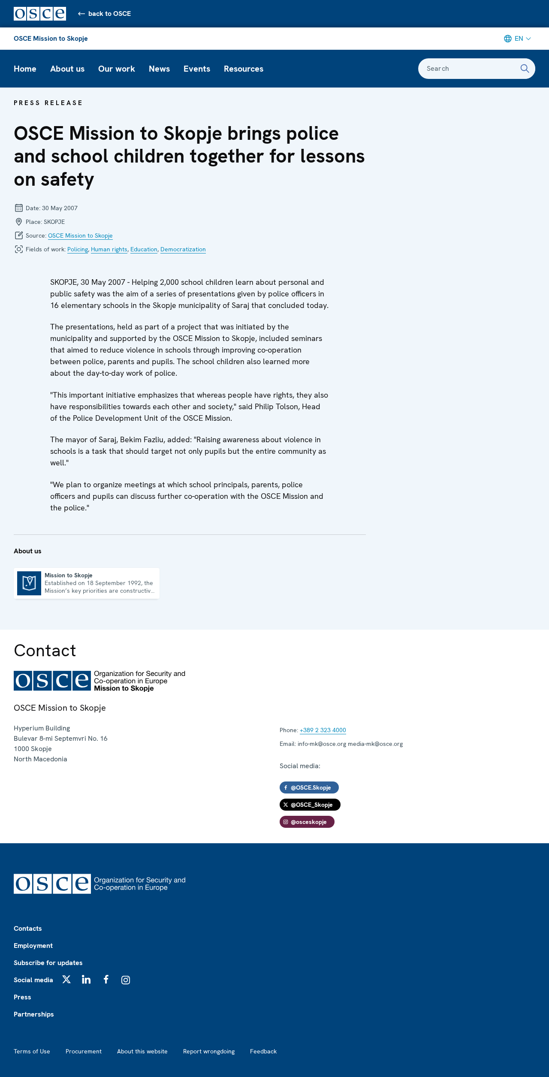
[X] (66, 979)
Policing (77, 249)
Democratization (183, 249)
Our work (116, 68)
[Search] (525, 68)
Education (143, 249)
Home (25, 68)
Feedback (263, 1051)
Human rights (109, 249)
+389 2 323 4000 (323, 730)
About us (67, 68)
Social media (33, 979)
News (159, 68)
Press (22, 997)
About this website (142, 1051)
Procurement (84, 1051)
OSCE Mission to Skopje (51, 38)
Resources (243, 68)
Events (197, 68)
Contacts (28, 928)
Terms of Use (32, 1051)
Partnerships (34, 1014)
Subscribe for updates (48, 962)
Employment (33, 945)
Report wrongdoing (209, 1051)
